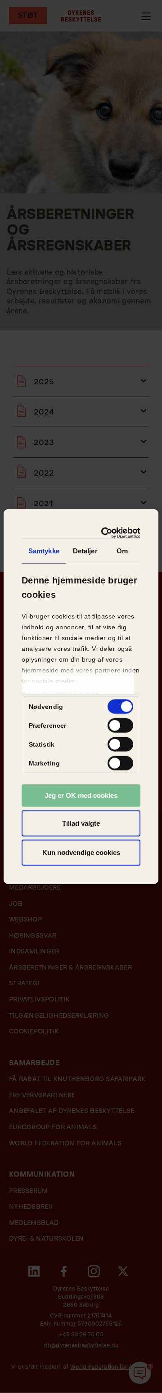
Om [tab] (122, 551)
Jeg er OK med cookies (81, 795)
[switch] (120, 725)
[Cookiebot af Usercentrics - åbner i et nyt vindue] (106, 533)
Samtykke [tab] (43, 551)
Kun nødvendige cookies (81, 852)
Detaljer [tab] (85, 551)
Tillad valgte (81, 823)
